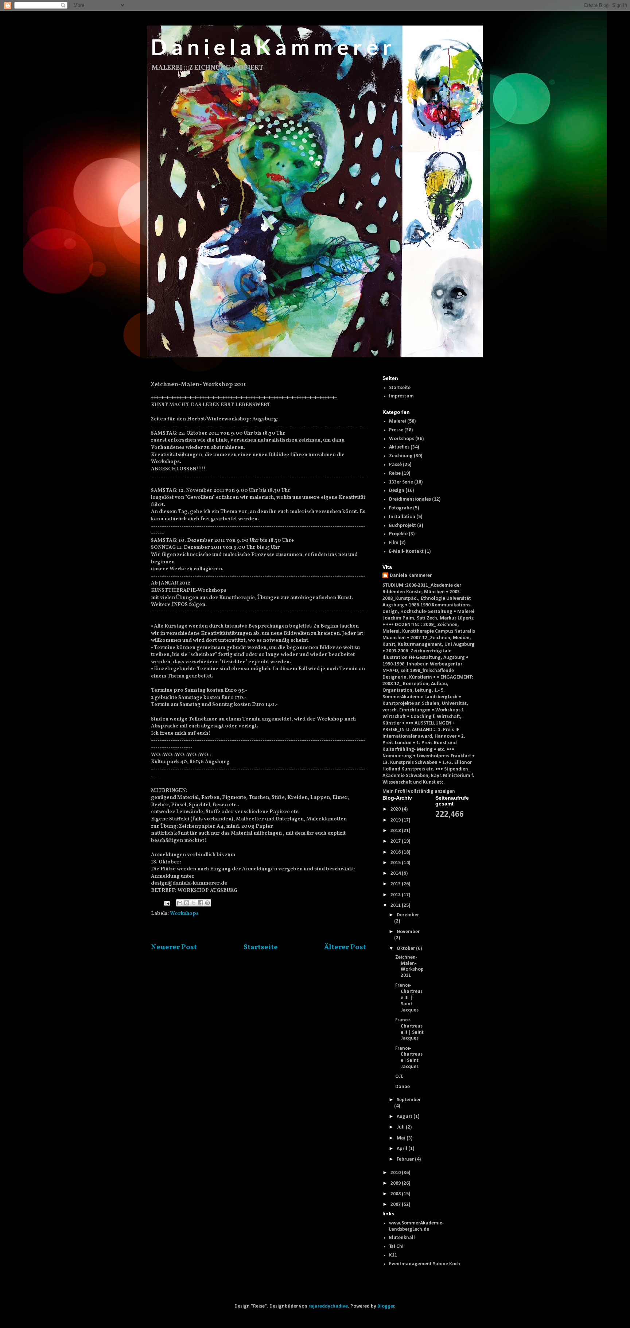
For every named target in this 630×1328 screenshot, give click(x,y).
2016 (396, 852)
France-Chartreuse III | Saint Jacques (409, 998)
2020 (396, 809)
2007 (396, 1204)
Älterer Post (345, 947)
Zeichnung (401, 456)
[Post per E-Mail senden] (166, 903)
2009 (396, 1183)
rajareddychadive (328, 1306)
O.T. (399, 1076)
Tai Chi (396, 1246)
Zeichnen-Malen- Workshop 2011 (409, 966)
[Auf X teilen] (193, 902)
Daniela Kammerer (411, 575)
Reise (395, 473)
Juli (401, 1127)
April (402, 1149)
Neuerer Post (174, 947)
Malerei (397, 421)
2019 (396, 820)
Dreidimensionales (410, 499)
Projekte (398, 534)
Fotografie (400, 508)
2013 (396, 884)
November (408, 932)
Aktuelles (399, 447)
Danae (402, 1087)
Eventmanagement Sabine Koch (424, 1264)
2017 (396, 841)
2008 (396, 1194)
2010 (396, 1173)
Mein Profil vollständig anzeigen (418, 791)
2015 (396, 863)
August (405, 1116)
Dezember (408, 915)
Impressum (401, 396)
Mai (402, 1138)
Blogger (385, 1306)
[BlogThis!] (186, 902)
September (409, 1100)
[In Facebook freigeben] (200, 902)
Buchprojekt (402, 525)
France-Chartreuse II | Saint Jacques (409, 1029)
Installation (402, 517)
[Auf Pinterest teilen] (207, 902)
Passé (395, 464)
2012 (396, 895)
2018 (396, 831)
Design (396, 490)
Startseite (261, 947)
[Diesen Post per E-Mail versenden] (179, 902)
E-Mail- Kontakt (406, 551)
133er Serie (401, 482)
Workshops (184, 913)
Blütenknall (402, 1237)
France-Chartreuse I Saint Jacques (409, 1057)
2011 (396, 905)
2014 (396, 873)
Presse (396, 430)
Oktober (406, 948)
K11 (393, 1255)
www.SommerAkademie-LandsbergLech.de (416, 1226)
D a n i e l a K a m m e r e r (271, 47)
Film (393, 542)
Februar (406, 1159)
